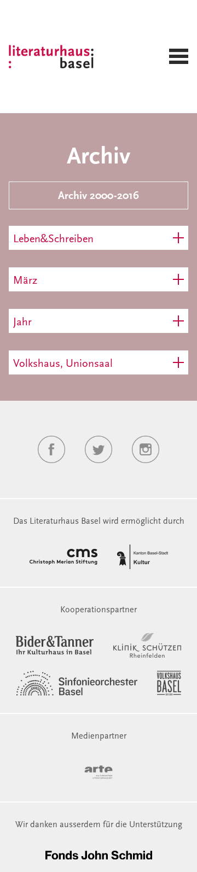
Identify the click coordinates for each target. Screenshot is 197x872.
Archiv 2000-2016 (98, 196)
